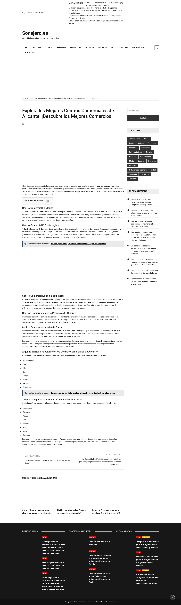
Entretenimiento (135, 152)
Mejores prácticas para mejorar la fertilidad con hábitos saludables (144, 271)
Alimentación (134, 139)
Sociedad (102, 48)
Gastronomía (138, 48)
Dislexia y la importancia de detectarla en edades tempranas (93, 8)
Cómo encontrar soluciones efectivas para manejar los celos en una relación (144, 213)
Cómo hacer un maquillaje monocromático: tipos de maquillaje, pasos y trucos (141, 202)
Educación (90, 48)
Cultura (124, 48)
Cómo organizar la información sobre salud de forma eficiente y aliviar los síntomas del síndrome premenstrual (53, 583)
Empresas (61, 48)
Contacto (29, 53)
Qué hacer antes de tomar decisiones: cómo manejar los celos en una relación (143, 223)
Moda (131, 161)
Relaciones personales (138, 170)
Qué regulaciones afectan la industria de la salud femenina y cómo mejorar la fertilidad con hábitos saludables (143, 236)
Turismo (132, 179)
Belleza (146, 139)
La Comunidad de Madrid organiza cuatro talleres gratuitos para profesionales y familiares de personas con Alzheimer (100, 461)
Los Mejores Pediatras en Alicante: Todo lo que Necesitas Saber (47, 461)
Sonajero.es (35, 33)
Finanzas (132, 157)
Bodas (131, 143)
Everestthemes (111, 602)
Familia (149, 152)
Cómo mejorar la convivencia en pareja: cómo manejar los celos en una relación (144, 281)
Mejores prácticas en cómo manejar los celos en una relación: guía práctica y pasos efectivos (144, 262)
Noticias (37, 48)
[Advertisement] (90, 76)
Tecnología (75, 48)
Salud (113, 48)
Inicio (26, 48)
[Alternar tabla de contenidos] (47, 201)
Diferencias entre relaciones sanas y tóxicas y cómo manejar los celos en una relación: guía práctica (144, 250)
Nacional (141, 161)
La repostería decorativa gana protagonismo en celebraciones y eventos (147, 544)
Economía (49, 48)
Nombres (152, 161)
